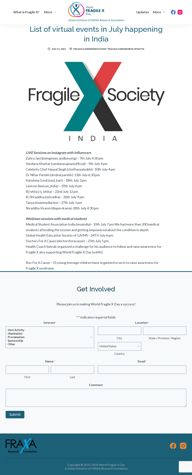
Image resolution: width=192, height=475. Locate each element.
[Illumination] (49, 333)
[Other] (49, 344)
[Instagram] (180, 12)
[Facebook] (173, 12)
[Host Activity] (49, 330)
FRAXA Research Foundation (109, 468)
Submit (15, 414)
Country (119, 353)
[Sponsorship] (49, 340)
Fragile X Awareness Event (90, 49)
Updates (142, 12)
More (48, 12)
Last (72, 377)
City (119, 338)
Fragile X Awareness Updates (126, 49)
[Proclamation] (49, 337)
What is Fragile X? (26, 12)
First (27, 377)
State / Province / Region (164, 338)
